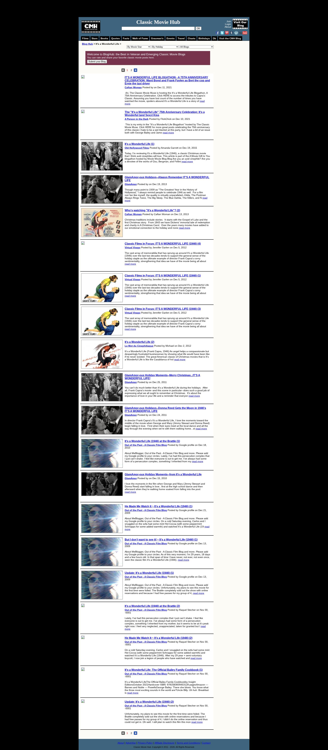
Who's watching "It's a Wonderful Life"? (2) (152, 210)
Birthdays (204, 38)
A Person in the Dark (136, 119)
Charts (191, 38)
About (228, 26)
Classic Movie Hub (158, 22)
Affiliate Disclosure (164, 742)
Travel (181, 38)
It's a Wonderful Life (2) (139, 342)
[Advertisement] (168, 8)
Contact (206, 742)
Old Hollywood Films (137, 147)
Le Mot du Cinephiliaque (139, 345)
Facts (126, 38)
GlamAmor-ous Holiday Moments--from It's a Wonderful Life (163, 474)
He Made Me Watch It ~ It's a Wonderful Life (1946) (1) (158, 506)
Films (85, 38)
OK (198, 28)
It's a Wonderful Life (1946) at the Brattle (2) (152, 606)
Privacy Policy (145, 742)
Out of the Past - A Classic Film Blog (146, 445)
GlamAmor (131, 184)
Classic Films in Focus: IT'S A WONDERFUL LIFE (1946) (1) (163, 275)
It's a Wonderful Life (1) (139, 144)
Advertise (131, 742)
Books (104, 38)
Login (228, 24)
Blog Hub (87, 44)
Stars (95, 38)
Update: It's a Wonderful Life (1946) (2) (149, 701)
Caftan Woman (133, 87)
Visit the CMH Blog (230, 38)
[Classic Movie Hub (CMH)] (90, 32)
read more (168, 132)
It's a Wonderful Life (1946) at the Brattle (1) (152, 441)
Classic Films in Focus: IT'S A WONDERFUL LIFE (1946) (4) (163, 243)
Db (214, 38)
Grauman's (157, 38)
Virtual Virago (132, 247)
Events (171, 38)
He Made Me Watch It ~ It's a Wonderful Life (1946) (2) (158, 637)
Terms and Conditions (188, 742)
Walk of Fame (140, 38)
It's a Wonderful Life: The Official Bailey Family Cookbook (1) (164, 669)
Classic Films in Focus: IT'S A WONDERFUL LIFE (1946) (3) (163, 308)
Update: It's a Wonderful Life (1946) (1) (149, 572)
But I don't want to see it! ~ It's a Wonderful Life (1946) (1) (161, 539)
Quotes (115, 38)
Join (229, 21)
